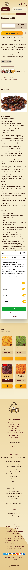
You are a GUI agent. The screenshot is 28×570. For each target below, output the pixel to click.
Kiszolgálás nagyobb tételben (14, 503)
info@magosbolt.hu (14, 442)
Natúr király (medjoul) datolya (14, 474)
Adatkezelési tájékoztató (14, 496)
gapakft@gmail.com (14, 447)
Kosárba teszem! (10, 33)
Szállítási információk (8, 77)
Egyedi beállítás (14, 312)
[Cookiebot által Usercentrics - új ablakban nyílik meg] (20, 253)
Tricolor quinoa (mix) (14, 478)
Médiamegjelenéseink (14, 513)
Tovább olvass (6, 61)
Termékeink (5, 9)
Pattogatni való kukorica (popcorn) (14, 464)
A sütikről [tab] (23, 257)
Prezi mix (14, 481)
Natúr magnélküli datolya (14, 466)
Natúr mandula (14, 476)
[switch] (24, 289)
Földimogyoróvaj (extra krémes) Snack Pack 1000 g (14, 458)
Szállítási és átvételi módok (14, 488)
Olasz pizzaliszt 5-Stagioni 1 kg (14, 471)
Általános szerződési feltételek (14, 493)
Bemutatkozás (14, 511)
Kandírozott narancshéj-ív (21, 376)
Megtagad (14, 316)
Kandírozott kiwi (20, 347)
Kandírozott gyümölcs (21, 14)
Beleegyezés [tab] (5, 257)
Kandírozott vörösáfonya (7, 376)
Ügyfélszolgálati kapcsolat (10, 79)
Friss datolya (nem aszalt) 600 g (14, 461)
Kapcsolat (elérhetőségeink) (14, 516)
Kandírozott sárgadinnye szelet (7, 348)
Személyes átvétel (7, 81)
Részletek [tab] (14, 257)
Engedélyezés (14, 308)
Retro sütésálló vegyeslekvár (14, 469)
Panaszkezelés (14, 498)
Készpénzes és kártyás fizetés (10, 76)
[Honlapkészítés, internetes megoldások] (14, 565)
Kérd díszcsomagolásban (14, 501)
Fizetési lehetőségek (14, 491)
